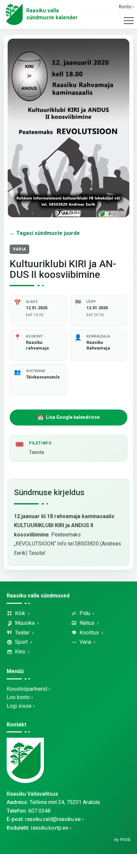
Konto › (126, 6)
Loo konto (18, 697)
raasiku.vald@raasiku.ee (53, 819)
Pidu (84, 613)
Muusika (25, 623)
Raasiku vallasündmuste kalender (52, 14)
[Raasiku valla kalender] (14, 14)
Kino (20, 651)
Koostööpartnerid (27, 689)
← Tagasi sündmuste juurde (45, 233)
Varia (85, 642)
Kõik (20, 613)
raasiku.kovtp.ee (49, 828)
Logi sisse (19, 706)
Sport (21, 642)
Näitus (86, 623)
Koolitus (89, 632)
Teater (22, 632)
